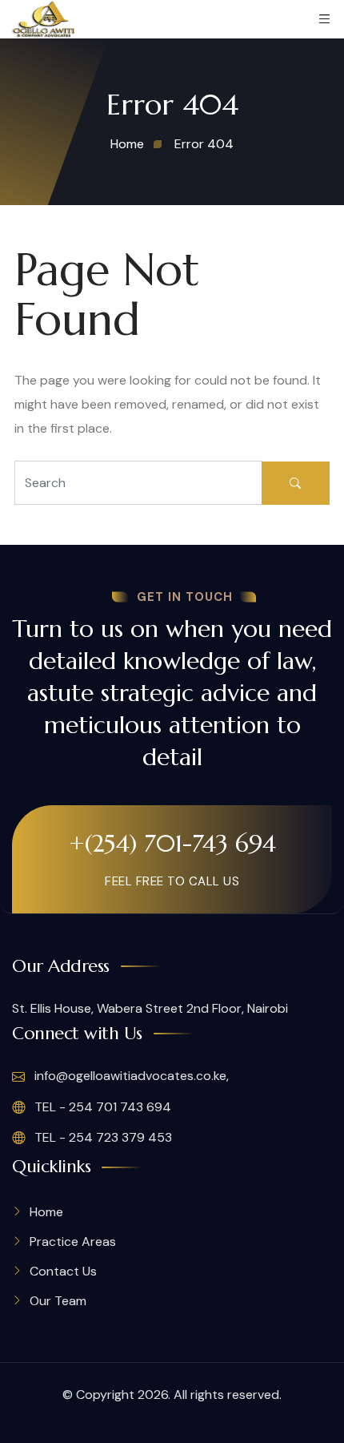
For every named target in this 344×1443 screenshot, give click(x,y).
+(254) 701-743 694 (172, 843)
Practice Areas (73, 1241)
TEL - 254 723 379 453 (101, 1137)
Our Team (58, 1300)
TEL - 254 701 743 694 (101, 1106)
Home (46, 1211)
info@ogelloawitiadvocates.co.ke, (130, 1075)
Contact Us (63, 1271)
